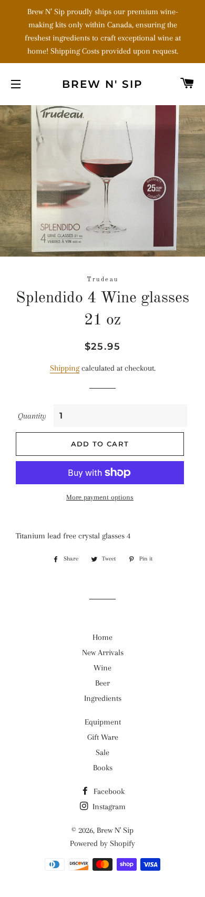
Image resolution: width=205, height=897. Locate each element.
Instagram (108, 806)
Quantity (32, 416)
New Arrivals (103, 652)
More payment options (100, 497)
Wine (102, 667)
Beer (102, 683)
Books (102, 767)
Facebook (108, 791)
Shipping (64, 368)
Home (102, 637)
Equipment (103, 722)
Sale (102, 752)
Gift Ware (102, 737)
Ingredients (102, 698)
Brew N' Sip (102, 84)
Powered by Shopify (102, 843)
